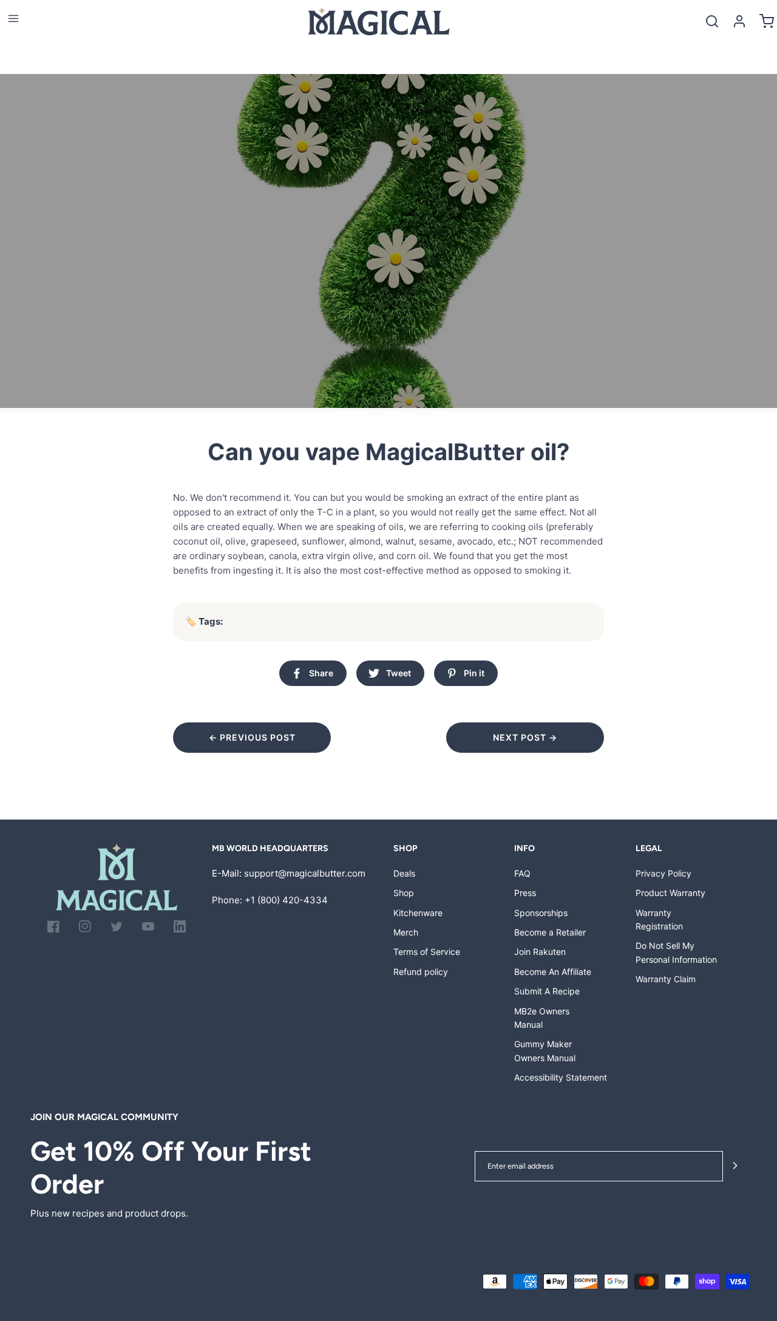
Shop (403, 893)
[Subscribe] (735, 1166)
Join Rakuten (540, 951)
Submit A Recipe (547, 991)
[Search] (711, 21)
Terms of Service (426, 951)
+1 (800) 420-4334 (286, 900)
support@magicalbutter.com (304, 873)
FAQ (522, 873)
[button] (13, 18)
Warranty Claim (666, 979)
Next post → (525, 737)
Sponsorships (541, 913)
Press (525, 893)
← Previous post (252, 737)
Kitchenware (418, 913)
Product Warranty (670, 893)
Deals (404, 873)
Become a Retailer (550, 932)
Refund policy (420, 971)
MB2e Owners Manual (541, 1018)
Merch (405, 932)
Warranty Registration (659, 919)
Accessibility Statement (560, 1077)
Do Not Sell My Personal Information (676, 952)
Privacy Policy (663, 873)
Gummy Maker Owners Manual (544, 1050)
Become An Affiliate (552, 971)
